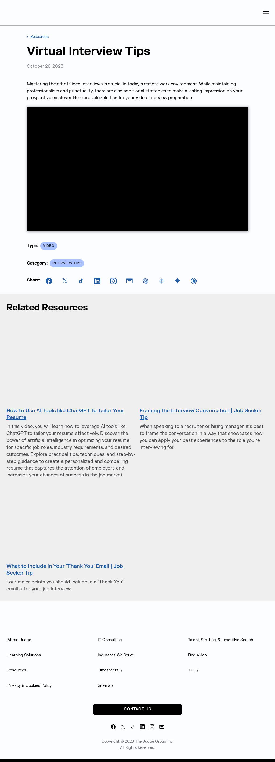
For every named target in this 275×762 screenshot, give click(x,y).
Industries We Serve (116, 655)
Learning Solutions (24, 655)
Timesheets (108, 670)
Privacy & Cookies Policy (30, 685)
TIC (191, 670)
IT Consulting (110, 640)
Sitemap (105, 685)
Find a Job (197, 655)
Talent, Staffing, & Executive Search (220, 640)
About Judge (19, 640)
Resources (39, 36)
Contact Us (137, 709)
